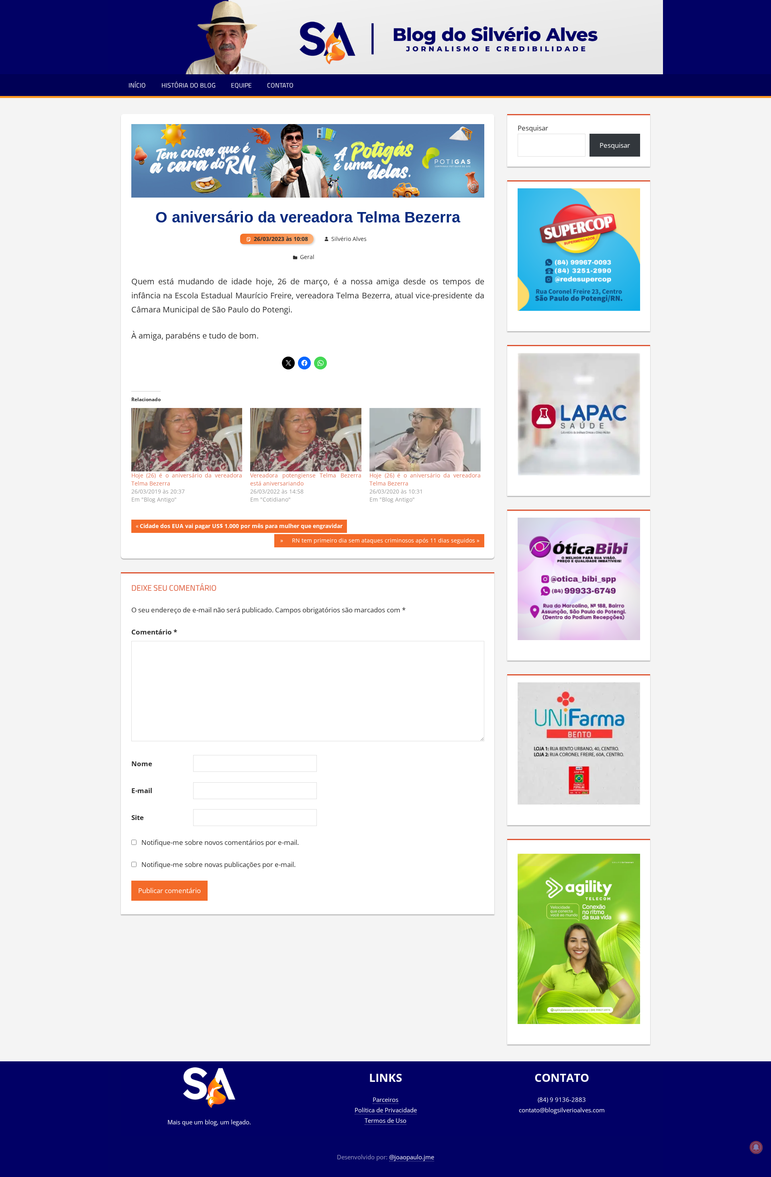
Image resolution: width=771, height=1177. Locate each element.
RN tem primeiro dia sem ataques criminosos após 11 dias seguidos (383, 540)
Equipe (241, 85)
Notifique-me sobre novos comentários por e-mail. (220, 842)
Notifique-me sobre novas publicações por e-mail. (218, 864)
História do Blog (188, 85)
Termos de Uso (385, 1120)
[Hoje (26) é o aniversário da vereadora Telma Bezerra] (187, 439)
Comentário (154, 631)
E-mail (141, 790)
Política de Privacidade (386, 1110)
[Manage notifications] (756, 1147)
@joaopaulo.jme (411, 1157)
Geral (307, 257)
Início (137, 85)
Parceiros (385, 1099)
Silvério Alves (349, 239)
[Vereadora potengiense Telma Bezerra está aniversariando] (305, 439)
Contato (280, 85)
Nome (141, 763)
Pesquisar (533, 128)
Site (137, 817)
